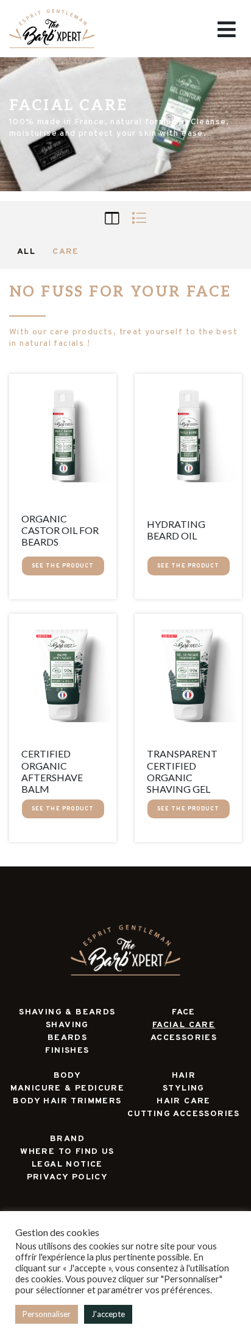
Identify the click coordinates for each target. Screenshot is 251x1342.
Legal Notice (67, 1164)
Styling (184, 1088)
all (26, 252)
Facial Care (183, 1025)
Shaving (67, 1025)
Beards (67, 1038)
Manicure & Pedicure (67, 1088)
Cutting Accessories (183, 1114)
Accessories (183, 1038)
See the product (63, 566)
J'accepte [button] (108, 1314)
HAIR (184, 1075)
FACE (184, 1012)
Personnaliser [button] (47, 1314)
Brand (67, 1139)
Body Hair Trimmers (67, 1101)
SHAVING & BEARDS (67, 1012)
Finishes (67, 1050)
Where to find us (67, 1152)
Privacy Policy (67, 1177)
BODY (68, 1075)
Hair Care (184, 1101)
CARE (65, 252)
